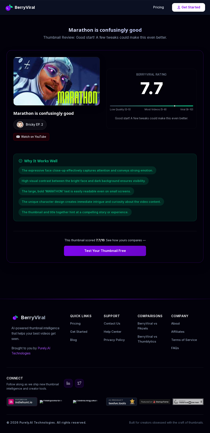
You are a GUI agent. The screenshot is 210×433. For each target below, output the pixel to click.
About (175, 323)
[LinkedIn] (68, 383)
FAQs (175, 348)
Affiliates (177, 332)
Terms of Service (184, 340)
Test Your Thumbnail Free (105, 251)
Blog (73, 340)
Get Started (190, 7)
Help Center (112, 332)
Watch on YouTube (33, 136)
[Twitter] (79, 383)
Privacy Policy (114, 340)
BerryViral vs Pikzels (147, 325)
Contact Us (112, 323)
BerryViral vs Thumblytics (147, 339)
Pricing (158, 7)
